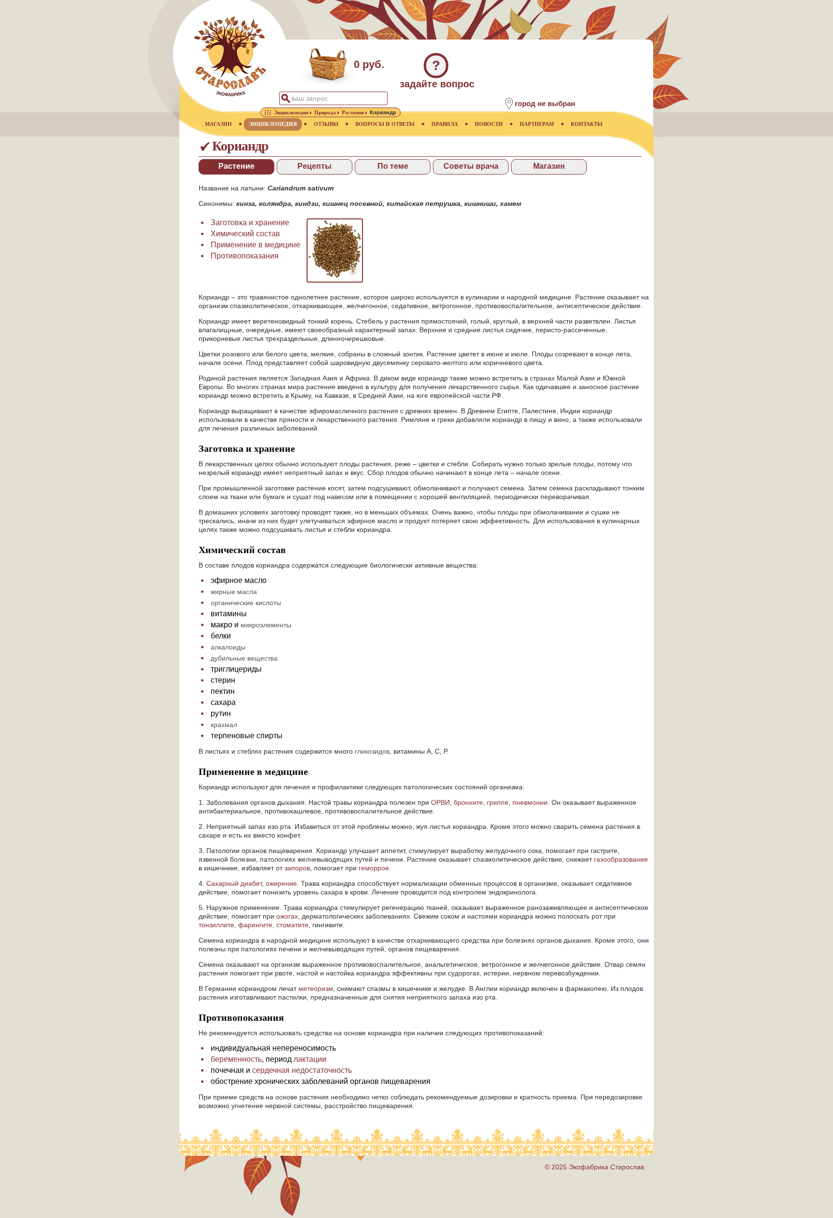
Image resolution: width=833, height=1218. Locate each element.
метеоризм (315, 988)
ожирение (281, 883)
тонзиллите (216, 925)
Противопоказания (245, 256)
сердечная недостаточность (302, 1070)
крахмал (224, 725)
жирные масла (234, 591)
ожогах (287, 916)
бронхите (468, 802)
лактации (310, 1059)
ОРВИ (440, 802)
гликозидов (372, 751)
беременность (236, 1059)
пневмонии (530, 802)
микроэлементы (266, 625)
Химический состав (245, 234)
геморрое (374, 868)
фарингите (255, 925)
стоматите (292, 925)
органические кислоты (246, 603)
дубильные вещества (244, 658)
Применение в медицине (255, 245)
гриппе (498, 802)
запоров (297, 868)
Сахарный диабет (234, 883)
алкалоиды (228, 647)
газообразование (621, 859)
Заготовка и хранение (250, 222)
